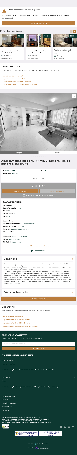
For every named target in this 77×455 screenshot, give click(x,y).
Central (44, 171)
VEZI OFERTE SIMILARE (38, 23)
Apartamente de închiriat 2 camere (17, 81)
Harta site (5, 410)
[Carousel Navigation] (73, 31)
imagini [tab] (19, 153)
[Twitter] (65, 426)
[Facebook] (61, 426)
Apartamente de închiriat (13, 76)
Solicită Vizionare (20, 191)
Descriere (10, 259)
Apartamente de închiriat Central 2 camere (20, 84)
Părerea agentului (16, 292)
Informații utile (7, 406)
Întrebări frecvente (9, 403)
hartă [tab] (57, 153)
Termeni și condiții (8, 396)
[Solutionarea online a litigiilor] (50, 433)
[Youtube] (73, 426)
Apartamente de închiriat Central (16, 79)
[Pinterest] (69, 426)
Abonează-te (38, 348)
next (74, 31)
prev (71, 31)
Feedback (5, 400)
